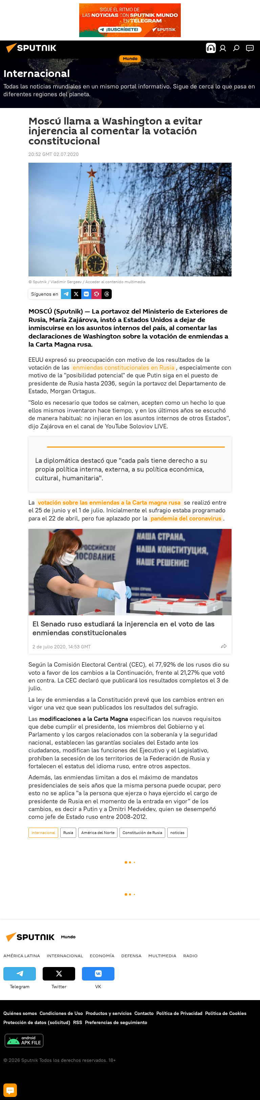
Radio (190, 956)
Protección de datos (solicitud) (36, 1022)
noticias (177, 832)
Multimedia (162, 956)
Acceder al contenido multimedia (115, 281)
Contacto (144, 1013)
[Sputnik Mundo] (33, 54)
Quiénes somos (20, 1013)
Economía (102, 956)
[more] (224, 646)
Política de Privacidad (179, 1013)
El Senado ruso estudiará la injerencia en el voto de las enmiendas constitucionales (123, 628)
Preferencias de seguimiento (116, 1022)
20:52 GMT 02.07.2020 (53, 154)
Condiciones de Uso (61, 1013)
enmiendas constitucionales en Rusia (123, 367)
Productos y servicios (109, 1013)
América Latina (21, 956)
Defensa (131, 956)
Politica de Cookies (225, 1013)
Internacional (43, 832)
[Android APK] (24, 1041)
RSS (77, 1022)
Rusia (68, 832)
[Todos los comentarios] (10, 1090)
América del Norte (97, 832)
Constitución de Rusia (142, 832)
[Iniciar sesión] (223, 48)
